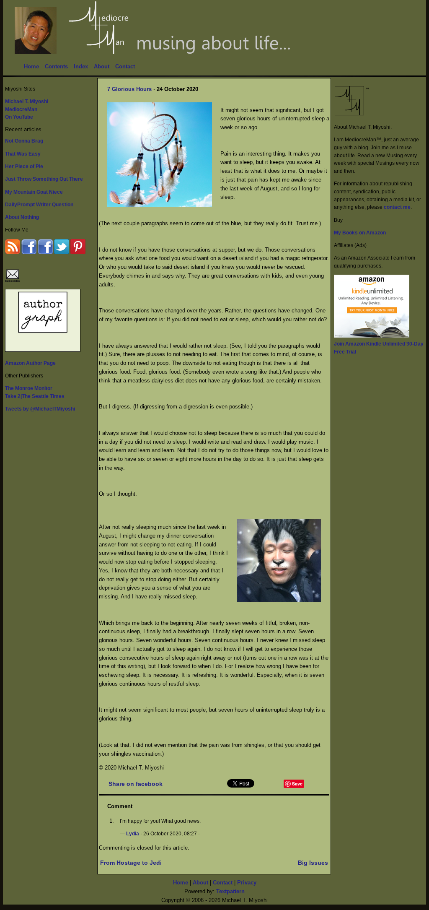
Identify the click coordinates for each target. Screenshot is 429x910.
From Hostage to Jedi (131, 862)
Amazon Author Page (30, 363)
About (101, 66)
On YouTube (19, 117)
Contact (125, 66)
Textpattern (230, 891)
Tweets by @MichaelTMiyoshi (40, 408)
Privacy (246, 882)
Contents (56, 66)
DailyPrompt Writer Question (39, 204)
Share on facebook (136, 783)
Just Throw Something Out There (44, 179)
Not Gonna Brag (24, 140)
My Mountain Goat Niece (34, 192)
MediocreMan (21, 109)
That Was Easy (23, 153)
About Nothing (22, 217)
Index (81, 66)
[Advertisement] (367, 486)
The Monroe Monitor (28, 388)
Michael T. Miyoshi (26, 101)
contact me (397, 207)
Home (31, 66)
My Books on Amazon (360, 232)
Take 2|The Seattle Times (35, 396)
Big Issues (313, 862)
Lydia (132, 833)
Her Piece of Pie (24, 166)
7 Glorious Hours (129, 89)
